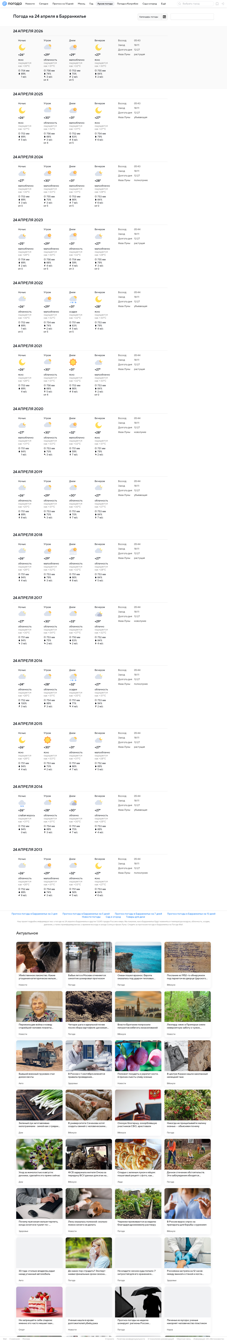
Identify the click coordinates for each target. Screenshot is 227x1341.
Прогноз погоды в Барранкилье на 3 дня (34, 913)
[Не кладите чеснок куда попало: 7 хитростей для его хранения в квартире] (138, 1260)
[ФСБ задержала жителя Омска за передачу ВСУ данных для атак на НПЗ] (89, 1162)
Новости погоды (91, 916)
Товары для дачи (135, 916)
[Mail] (4, 3)
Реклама (26, 1339)
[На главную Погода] (14, 3)
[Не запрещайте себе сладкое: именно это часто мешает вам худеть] (39, 1310)
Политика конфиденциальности (131, 1339)
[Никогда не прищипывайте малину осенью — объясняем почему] (187, 1113)
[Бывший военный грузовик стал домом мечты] (39, 1063)
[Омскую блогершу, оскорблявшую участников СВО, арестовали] (138, 1113)
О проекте (109, 1339)
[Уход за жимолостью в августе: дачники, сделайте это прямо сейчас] (39, 1162)
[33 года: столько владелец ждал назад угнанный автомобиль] (39, 1260)
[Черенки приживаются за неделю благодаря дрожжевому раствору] (138, 1211)
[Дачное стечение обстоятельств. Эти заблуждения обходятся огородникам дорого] (187, 1162)
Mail (5, 1339)
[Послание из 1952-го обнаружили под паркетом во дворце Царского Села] (187, 965)
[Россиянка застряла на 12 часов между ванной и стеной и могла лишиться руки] (187, 1260)
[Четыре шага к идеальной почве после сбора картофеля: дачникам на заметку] (89, 1014)
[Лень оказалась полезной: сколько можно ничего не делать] (89, 1211)
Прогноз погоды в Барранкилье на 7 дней (138, 913)
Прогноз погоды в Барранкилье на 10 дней (191, 913)
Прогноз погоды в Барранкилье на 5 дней (86, 913)
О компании (14, 1339)
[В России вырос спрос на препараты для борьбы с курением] (187, 1211)
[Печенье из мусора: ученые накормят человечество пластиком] (187, 1310)
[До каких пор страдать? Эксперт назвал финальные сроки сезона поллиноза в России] (89, 1260)
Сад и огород (113, 916)
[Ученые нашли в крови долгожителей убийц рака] (89, 1310)
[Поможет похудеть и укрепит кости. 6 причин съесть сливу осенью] (138, 1063)
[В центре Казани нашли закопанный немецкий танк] (187, 1063)
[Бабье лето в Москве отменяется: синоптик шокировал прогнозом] (89, 965)
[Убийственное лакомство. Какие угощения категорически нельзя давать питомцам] (39, 965)
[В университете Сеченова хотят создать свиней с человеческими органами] (89, 1113)
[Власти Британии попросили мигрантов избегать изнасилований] (138, 1014)
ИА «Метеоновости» (215, 1339)
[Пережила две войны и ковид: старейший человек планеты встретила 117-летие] (39, 1014)
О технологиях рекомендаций (161, 1339)
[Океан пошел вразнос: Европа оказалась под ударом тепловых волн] (138, 965)
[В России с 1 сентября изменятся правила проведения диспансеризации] (89, 1063)
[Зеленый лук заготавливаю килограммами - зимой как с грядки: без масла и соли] (39, 1113)
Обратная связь (184, 1339)
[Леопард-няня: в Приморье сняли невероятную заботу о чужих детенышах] (187, 1014)
